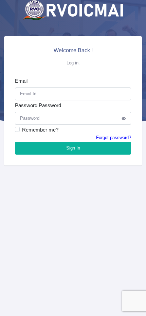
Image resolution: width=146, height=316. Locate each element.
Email (21, 81)
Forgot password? (113, 137)
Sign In (73, 148)
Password (26, 105)
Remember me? (40, 130)
